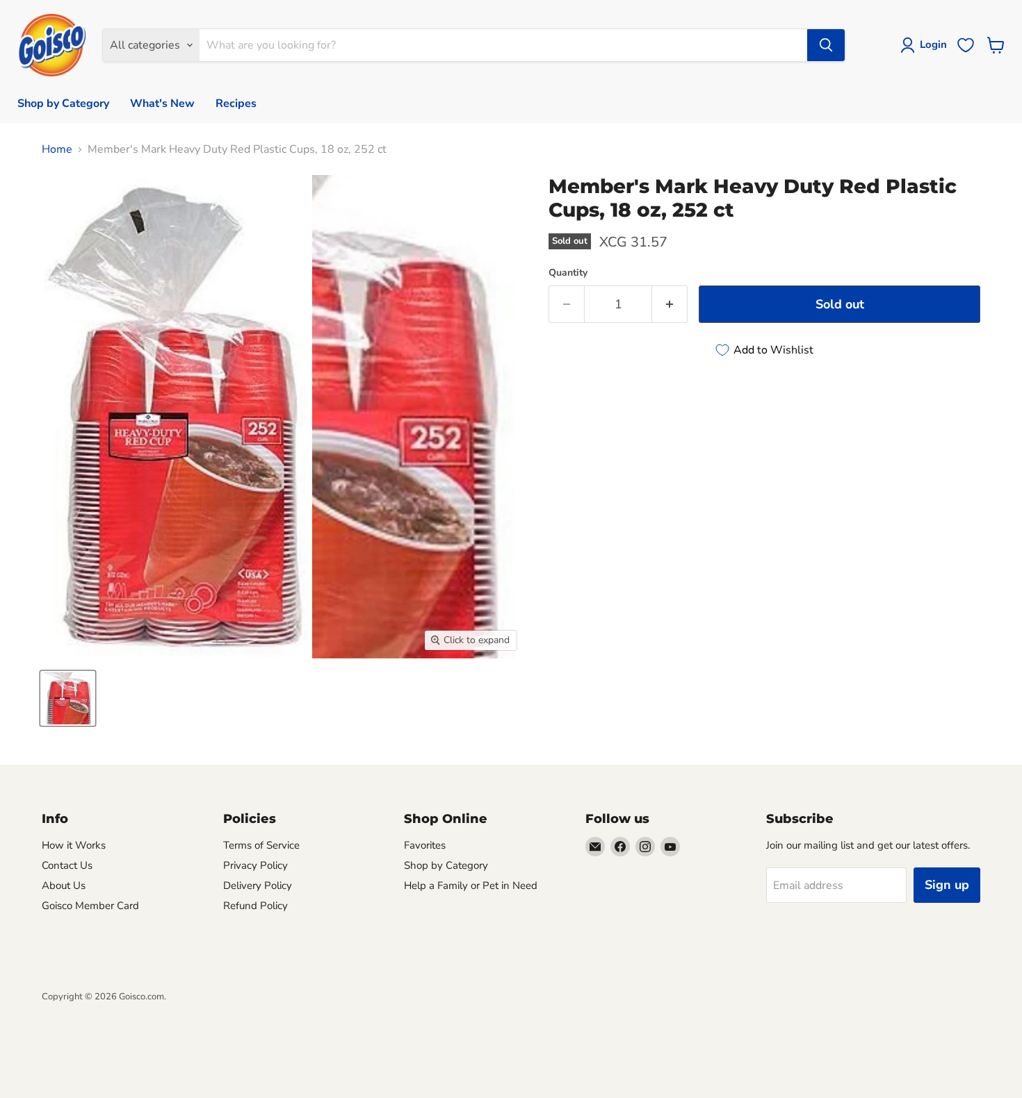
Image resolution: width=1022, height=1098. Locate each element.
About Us (64, 885)
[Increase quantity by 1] (670, 304)
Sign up (947, 884)
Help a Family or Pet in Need (470, 885)
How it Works (74, 845)
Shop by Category (63, 103)
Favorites (425, 845)
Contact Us (67, 865)
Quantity (568, 272)
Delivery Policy (257, 885)
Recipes (236, 103)
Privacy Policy (255, 865)
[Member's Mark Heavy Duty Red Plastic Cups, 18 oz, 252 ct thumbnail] (67, 698)
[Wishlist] (965, 45)
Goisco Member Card (90, 906)
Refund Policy (255, 906)
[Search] (826, 45)
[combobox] (503, 45)
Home (57, 149)
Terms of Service (261, 845)
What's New (162, 103)
